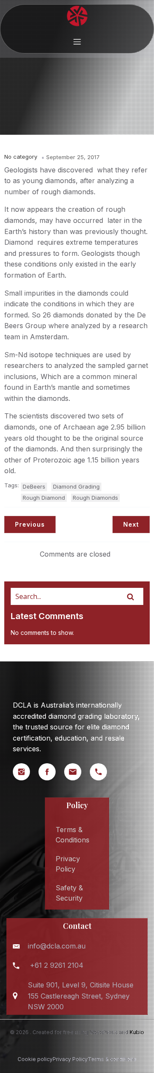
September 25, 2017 (73, 157)
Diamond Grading (76, 486)
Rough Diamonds (95, 497)
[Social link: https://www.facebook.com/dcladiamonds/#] (51, 771)
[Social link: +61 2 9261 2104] (103, 771)
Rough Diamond (44, 497)
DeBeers (34, 486)
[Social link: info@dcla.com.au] (77, 771)
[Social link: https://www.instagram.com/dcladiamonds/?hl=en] (25, 771)
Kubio (137, 1032)
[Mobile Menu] (77, 41)
